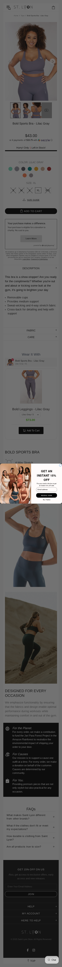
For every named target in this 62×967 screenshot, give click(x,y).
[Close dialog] (60, 465)
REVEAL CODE (46, 495)
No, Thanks (46, 499)
